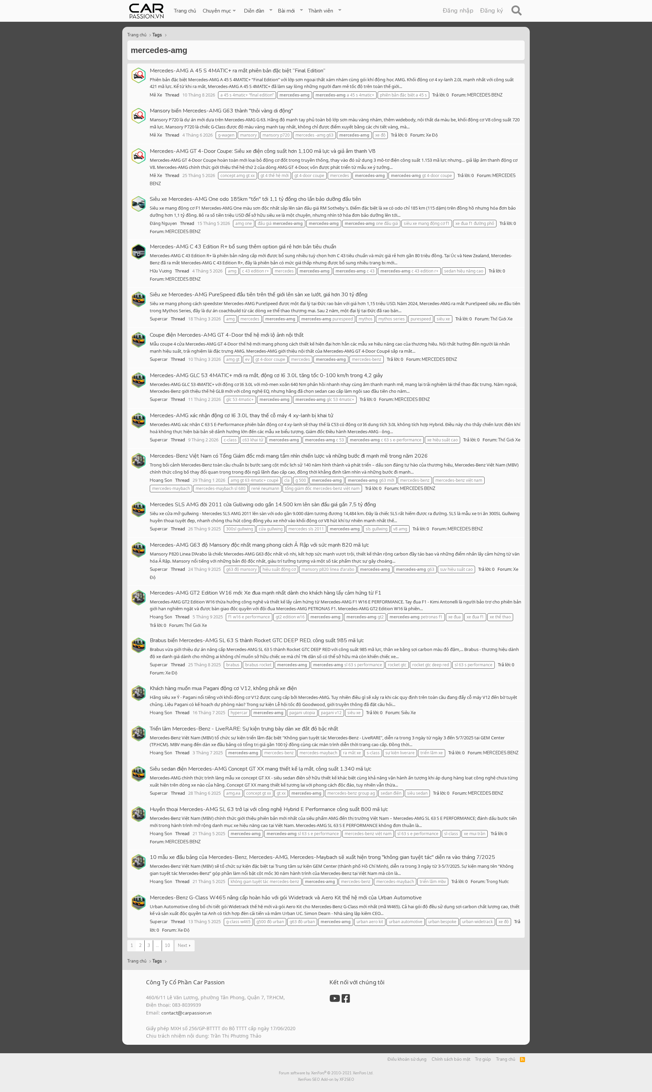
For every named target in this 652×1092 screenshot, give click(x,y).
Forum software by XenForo (326, 1073)
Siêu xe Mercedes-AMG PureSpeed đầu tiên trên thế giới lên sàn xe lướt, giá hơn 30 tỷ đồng (258, 294)
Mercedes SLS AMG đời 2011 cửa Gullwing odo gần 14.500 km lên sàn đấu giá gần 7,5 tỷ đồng (263, 504)
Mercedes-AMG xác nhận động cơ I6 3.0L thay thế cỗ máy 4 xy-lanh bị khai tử (241, 415)
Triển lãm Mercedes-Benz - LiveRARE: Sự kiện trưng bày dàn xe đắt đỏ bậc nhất (244, 729)
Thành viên (320, 10)
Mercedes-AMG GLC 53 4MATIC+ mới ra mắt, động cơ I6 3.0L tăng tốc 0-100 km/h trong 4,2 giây (266, 375)
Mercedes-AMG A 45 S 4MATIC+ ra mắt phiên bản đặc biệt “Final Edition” (237, 70)
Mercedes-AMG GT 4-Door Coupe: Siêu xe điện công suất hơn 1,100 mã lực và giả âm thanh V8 (263, 151)
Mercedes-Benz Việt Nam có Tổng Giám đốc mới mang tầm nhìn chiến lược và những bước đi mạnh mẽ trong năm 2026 (289, 456)
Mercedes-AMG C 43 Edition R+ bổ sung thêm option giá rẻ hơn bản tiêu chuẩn (243, 246)
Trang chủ (185, 10)
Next (182, 946)
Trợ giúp (483, 1059)
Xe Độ (432, 135)
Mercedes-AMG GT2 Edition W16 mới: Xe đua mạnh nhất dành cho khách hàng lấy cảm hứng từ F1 (265, 593)
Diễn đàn (254, 10)
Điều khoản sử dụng (407, 1059)
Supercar (159, 319)
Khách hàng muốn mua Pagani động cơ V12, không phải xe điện (223, 688)
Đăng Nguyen (163, 224)
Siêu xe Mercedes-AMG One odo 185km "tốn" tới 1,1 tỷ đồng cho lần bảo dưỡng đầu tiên (255, 199)
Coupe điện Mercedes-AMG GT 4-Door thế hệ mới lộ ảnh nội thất (227, 335)
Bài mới (286, 10)
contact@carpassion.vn (186, 1013)
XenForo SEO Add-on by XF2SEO (326, 1079)
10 (167, 946)
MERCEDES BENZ (485, 95)
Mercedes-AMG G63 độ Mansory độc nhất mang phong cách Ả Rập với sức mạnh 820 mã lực (259, 545)
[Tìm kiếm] (516, 11)
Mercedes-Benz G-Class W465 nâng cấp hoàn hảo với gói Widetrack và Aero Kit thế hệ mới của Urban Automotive (286, 897)
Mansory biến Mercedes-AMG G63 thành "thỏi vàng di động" (221, 111)
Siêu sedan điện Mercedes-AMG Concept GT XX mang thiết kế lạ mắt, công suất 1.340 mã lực (260, 769)
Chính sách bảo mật (451, 1059)
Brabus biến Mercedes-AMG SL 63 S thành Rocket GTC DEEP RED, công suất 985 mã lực (257, 640)
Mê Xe (156, 95)
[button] (219, 11)
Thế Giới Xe (501, 319)
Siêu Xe (408, 713)
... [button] (157, 946)
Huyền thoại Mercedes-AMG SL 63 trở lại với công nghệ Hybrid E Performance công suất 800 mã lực (269, 809)
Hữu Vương (161, 271)
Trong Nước (497, 882)
